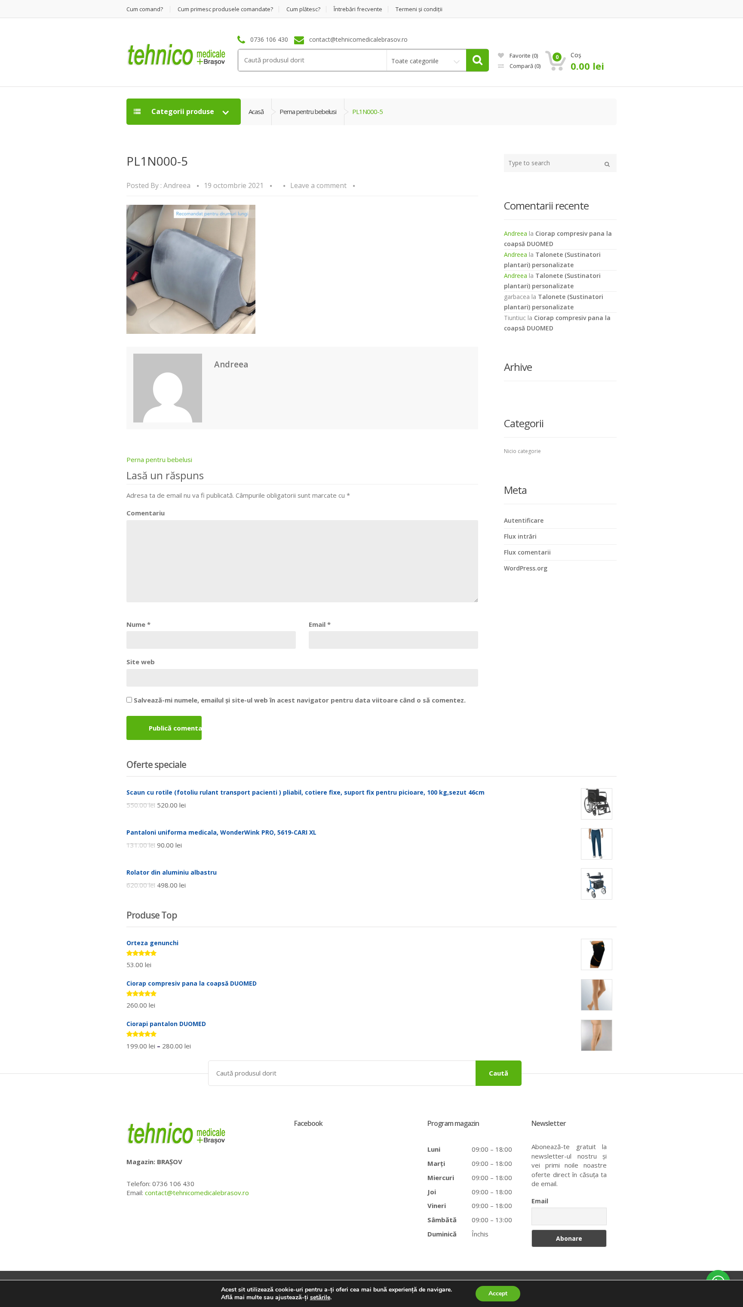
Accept (497, 1293)
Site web (140, 661)
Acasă (256, 111)
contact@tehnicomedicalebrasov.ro (197, 1192)
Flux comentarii (527, 552)
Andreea (176, 185)
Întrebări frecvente (358, 9)
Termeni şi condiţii (419, 9)
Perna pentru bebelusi (307, 111)
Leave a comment (318, 185)
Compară (524, 66)
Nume (138, 624)
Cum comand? (144, 9)
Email (320, 624)
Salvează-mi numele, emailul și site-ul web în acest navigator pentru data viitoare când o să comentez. (300, 700)
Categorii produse (183, 111)
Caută (498, 1073)
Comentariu (145, 513)
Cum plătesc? (303, 9)
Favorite (523, 55)
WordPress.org (525, 568)
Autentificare (523, 520)
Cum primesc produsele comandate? (225, 9)
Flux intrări (520, 536)
